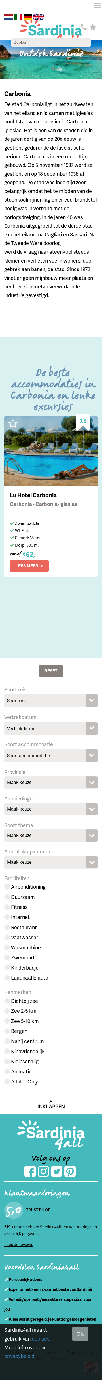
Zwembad (22, 957)
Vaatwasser (24, 937)
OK (80, 1333)
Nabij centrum (27, 1041)
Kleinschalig (25, 1061)
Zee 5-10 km (25, 1020)
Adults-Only (24, 1081)
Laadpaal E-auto (29, 977)
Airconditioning (28, 886)
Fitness (19, 906)
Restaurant (24, 927)
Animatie (21, 1071)
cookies (41, 1338)
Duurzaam (23, 896)
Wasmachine (26, 947)
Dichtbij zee (24, 1000)
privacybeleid (19, 1355)
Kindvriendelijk (28, 1051)
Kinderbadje (25, 967)
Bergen (19, 1030)
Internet (20, 916)
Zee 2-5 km (24, 1010)
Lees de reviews (18, 1244)
